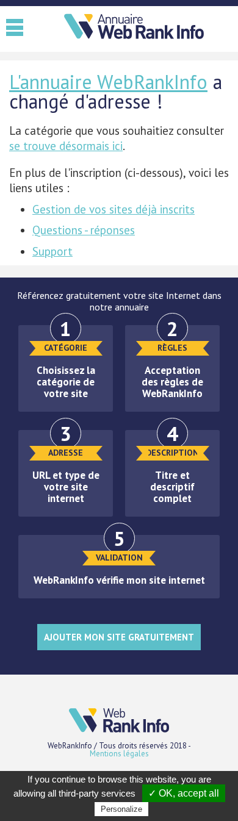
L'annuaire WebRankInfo (108, 82)
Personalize (121, 809)
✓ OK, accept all (183, 793)
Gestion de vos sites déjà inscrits (113, 209)
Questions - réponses (83, 230)
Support (52, 251)
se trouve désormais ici (66, 145)
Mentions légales (119, 753)
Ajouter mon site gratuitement (119, 637)
